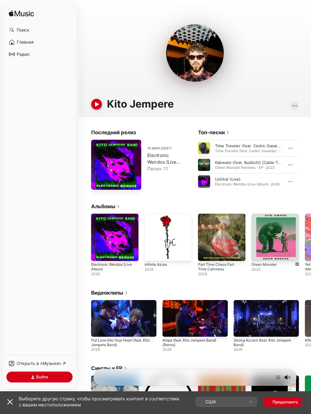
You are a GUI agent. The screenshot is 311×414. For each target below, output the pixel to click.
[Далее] (278, 377)
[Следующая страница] (305, 165)
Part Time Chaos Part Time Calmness (216, 266)
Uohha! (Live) (228, 179)
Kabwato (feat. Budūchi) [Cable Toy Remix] (255, 162)
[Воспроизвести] (96, 104)
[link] (214, 132)
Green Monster (264, 264)
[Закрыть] (10, 402)
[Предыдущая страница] (192, 165)
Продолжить (285, 401)
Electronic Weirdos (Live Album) (161, 162)
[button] (39, 30)
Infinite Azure (156, 264)
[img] (21, 13)
